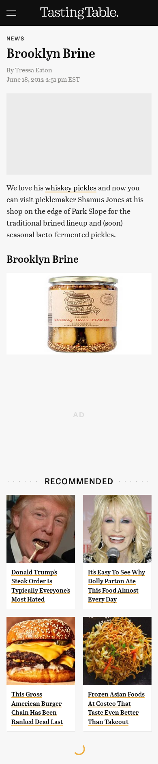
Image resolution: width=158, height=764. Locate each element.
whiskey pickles (70, 187)
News (15, 38)
